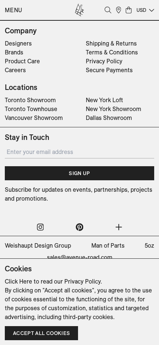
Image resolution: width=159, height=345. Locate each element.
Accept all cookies (41, 333)
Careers (15, 70)
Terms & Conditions (112, 52)
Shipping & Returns (111, 43)
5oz (149, 245)
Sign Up (79, 173)
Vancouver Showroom (34, 117)
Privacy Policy (104, 61)
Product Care (22, 61)
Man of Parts (108, 245)
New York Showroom (113, 109)
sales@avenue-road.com (79, 257)
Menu (14, 10)
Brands (14, 52)
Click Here (18, 281)
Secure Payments (109, 70)
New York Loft (104, 100)
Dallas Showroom (109, 117)
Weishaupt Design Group (38, 245)
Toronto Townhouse (31, 109)
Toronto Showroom (30, 100)
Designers (18, 43)
